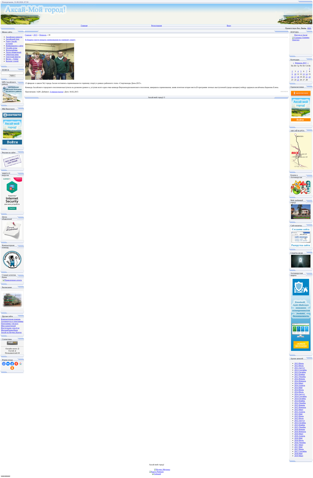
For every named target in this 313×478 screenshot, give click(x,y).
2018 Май (298, 453)
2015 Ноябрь (299, 425)
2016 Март (298, 434)
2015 (35, 35)
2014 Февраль (300, 381)
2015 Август (299, 421)
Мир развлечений (8, 326)
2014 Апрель (299, 385)
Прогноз (295, 40)
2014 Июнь (299, 390)
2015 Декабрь (300, 427)
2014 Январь (299, 379)
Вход (229, 26)
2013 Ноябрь (299, 374)
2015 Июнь (299, 416)
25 (298, 80)
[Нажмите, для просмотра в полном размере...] (49, 79)
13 (304, 74)
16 (292, 77)
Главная (84, 26)
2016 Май (298, 438)
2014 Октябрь (300, 399)
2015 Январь (299, 405)
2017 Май (298, 447)
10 (295, 74)
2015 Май (298, 414)
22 (310, 77)
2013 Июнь (299, 363)
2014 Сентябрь (300, 396)
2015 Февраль (300, 407)
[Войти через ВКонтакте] (8, 364)
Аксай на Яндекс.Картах (11, 332)
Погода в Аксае (300, 35)
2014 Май (298, 388)
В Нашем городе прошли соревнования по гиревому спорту (50, 40)
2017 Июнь (299, 449)
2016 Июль (299, 440)
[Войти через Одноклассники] (12, 368)
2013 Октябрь (300, 372)
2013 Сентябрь (300, 370)
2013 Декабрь (300, 377)
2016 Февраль (300, 432)
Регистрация (156, 26)
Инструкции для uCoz (10, 328)
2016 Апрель (299, 436)
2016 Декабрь (300, 442)
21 (307, 77)
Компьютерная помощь (10, 319)
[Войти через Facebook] (12, 364)
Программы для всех (9, 324)
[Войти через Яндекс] (16, 364)
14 (307, 74)
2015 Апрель (299, 412)
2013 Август (299, 368)
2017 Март (298, 445)
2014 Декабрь (300, 403)
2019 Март (298, 456)
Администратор (56, 92)
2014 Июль (299, 392)
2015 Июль (299, 418)
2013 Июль (299, 366)
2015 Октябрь (300, 423)
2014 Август (299, 394)
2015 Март (298, 410)
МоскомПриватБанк (9, 330)
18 (298, 77)
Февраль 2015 (301, 63)
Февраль (42, 35)
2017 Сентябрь (300, 451)
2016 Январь (299, 429)
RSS (309, 28)
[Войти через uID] (4, 364)
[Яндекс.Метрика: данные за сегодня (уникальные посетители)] (162, 469)
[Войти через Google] (20, 364)
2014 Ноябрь (299, 401)
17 (295, 77)
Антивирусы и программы (12, 321)
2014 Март (298, 383)
